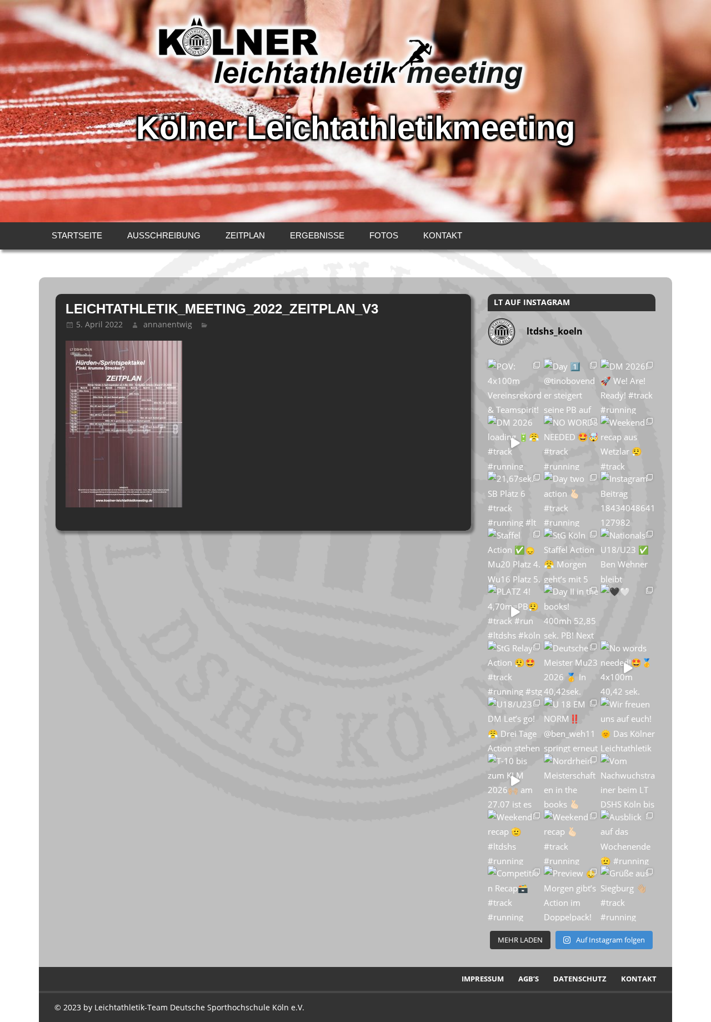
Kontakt (442, 235)
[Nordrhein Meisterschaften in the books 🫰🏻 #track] (571, 781)
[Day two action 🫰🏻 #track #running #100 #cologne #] (571, 498)
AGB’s (528, 979)
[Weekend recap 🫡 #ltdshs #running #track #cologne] (515, 837)
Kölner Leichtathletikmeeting (355, 128)
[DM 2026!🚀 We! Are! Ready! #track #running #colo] (627, 386)
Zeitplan (245, 235)
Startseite (77, 235)
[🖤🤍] (627, 611)
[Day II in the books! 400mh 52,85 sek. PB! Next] (571, 611)
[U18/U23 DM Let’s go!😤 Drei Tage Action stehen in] (515, 724)
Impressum (483, 979)
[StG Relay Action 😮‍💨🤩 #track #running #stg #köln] (515, 668)
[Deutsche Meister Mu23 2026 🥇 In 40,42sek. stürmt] (571, 668)
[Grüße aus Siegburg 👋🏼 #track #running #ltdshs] (627, 893)
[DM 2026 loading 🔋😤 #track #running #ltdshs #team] (515, 442)
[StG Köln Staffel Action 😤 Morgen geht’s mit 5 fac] (571, 555)
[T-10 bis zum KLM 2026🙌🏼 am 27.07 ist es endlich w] (515, 781)
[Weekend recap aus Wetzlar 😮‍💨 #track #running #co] (627, 442)
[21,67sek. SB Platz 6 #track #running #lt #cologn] (515, 498)
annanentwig (167, 324)
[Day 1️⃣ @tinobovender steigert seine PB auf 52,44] (571, 386)
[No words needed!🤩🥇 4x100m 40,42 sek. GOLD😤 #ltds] (627, 668)
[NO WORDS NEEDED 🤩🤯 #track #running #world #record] (571, 442)
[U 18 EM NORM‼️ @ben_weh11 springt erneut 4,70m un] (571, 724)
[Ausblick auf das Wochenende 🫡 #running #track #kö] (627, 837)
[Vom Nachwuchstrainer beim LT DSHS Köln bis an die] (627, 781)
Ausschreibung (164, 235)
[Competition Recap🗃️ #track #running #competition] (515, 893)
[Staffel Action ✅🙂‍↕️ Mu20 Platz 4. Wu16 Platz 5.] (515, 555)
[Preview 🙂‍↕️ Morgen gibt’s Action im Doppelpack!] (571, 893)
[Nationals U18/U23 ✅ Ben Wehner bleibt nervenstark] (627, 555)
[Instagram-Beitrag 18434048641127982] (627, 498)
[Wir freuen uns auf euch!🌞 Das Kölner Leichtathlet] (627, 724)
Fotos (383, 235)
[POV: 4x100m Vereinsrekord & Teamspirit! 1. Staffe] (515, 386)
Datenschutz (580, 979)
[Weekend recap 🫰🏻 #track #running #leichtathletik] (571, 837)
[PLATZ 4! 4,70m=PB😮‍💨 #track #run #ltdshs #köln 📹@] (515, 611)
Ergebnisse (317, 235)
